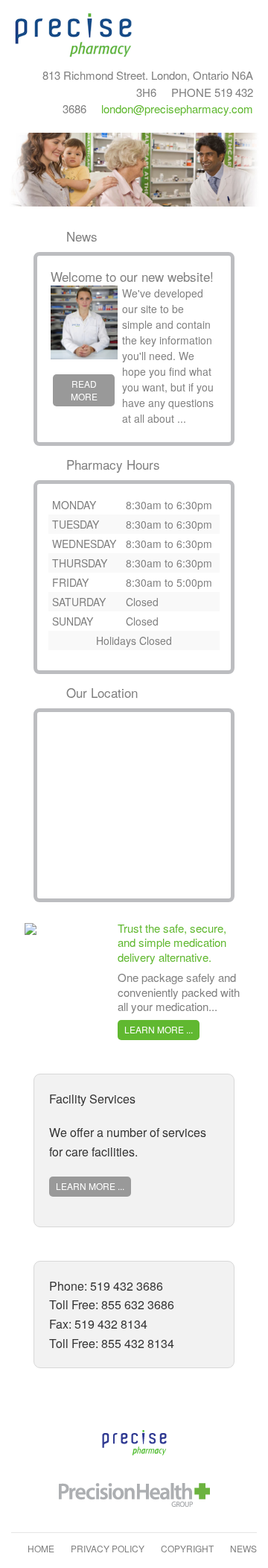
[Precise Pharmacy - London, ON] (74, 33)
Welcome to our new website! (132, 276)
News (243, 1548)
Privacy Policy (107, 1548)
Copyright (187, 1548)
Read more (84, 390)
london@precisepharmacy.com (177, 108)
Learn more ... (158, 1029)
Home (41, 1548)
